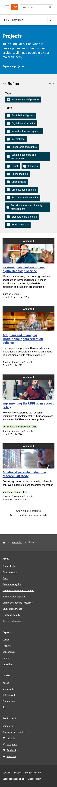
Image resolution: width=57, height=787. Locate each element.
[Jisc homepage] (14, 7)
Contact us (8, 726)
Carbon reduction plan (14, 779)
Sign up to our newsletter (15, 732)
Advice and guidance (13, 621)
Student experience (12, 609)
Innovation (17, 19)
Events (6, 658)
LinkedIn (11, 738)
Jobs (5, 707)
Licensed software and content (18, 590)
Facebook (11, 750)
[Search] (50, 7)
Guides (6, 639)
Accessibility (34, 779)
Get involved (9, 695)
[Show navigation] (50, 20)
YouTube (11, 756)
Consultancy (9, 652)
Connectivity (9, 566)
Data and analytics (12, 584)
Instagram (12, 744)
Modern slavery (33, 772)
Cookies (6, 772)
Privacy (18, 772)
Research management (14, 596)
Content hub (9, 701)
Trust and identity (11, 615)
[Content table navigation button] (7, 7)
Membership (9, 689)
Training (7, 646)
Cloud (5, 578)
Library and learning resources (18, 602)
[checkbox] (23, 100)
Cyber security (10, 572)
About (6, 683)
